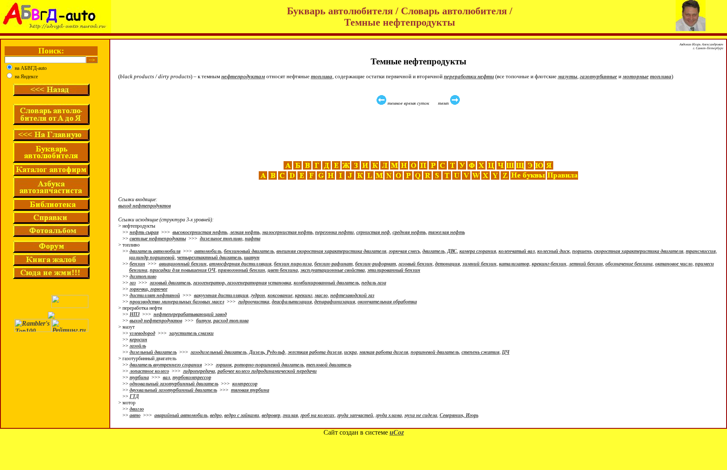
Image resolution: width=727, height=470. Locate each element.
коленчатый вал (517, 251)
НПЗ (135, 314)
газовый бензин (415, 264)
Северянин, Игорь (459, 415)
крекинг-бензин (549, 264)
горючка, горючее (148, 289)
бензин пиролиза (293, 264)
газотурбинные (598, 76)
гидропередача (199, 371)
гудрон (258, 295)
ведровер (271, 415)
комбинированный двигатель (326, 283)
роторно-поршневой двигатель (269, 365)
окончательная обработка (387, 302)
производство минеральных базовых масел (177, 302)
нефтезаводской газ (352, 295)
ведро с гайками (241, 415)
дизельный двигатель (153, 352)
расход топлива (231, 321)
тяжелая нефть (446, 232)
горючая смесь (404, 251)
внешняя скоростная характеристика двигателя (331, 251)
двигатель (433, 251)
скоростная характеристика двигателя (638, 251)
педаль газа (373, 283)
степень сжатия (480, 352)
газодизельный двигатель (219, 352)
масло (321, 295)
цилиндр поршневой (152, 257)
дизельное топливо (221, 239)
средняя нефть (409, 232)
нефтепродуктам (243, 76)
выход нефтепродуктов (144, 206)
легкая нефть (245, 232)
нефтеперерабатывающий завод (190, 314)
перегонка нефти (334, 232)
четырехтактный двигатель (209, 257)
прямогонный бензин (241, 270)
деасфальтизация (292, 302)
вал (166, 377)
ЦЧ (505, 352)
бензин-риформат (375, 264)
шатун (252, 257)
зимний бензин (479, 264)
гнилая (290, 415)
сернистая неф (373, 232)
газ (133, 283)
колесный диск (553, 251)
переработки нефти (469, 76)
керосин (138, 340)
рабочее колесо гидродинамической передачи (267, 371)
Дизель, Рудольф (267, 352)
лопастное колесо (149, 371)
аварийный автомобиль (180, 415)
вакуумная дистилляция (221, 295)
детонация (447, 264)
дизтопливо (143, 276)
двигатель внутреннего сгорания (166, 365)
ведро (216, 415)
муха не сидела (420, 415)
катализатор (514, 264)
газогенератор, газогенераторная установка (242, 283)
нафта (252, 239)
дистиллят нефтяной (155, 295)
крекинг (303, 295)
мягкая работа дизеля (383, 352)
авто (135, 415)
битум (203, 321)
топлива (321, 76)
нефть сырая (144, 232)
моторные (636, 76)
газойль (138, 346)
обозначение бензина (629, 264)
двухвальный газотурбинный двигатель (173, 390)
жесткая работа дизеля (315, 352)
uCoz (397, 432)
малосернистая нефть (287, 232)
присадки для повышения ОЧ (182, 270)
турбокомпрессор (191, 377)
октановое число (674, 264)
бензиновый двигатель (249, 251)
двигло (137, 409)
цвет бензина (283, 270)
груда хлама (389, 415)
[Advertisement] (419, 133)
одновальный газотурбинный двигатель (174, 384)
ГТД (134, 396)
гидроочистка (253, 302)
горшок (224, 365)
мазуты (567, 76)
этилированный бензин (393, 270)
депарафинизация (334, 302)
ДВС (452, 251)
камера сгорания (477, 251)
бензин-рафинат (333, 264)
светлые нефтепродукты (158, 239)
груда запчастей (355, 415)
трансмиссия (701, 251)
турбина (139, 377)
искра (350, 352)
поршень (582, 251)
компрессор (244, 384)
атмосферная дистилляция (240, 264)
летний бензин (586, 264)
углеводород (142, 333)
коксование (280, 295)
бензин (137, 264)
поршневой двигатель (435, 352)
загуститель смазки (191, 333)
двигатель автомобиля (155, 251)
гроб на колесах (317, 415)
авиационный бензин (183, 264)
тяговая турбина (250, 390)
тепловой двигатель (328, 365)
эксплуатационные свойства (332, 270)
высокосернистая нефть (199, 232)
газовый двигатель (170, 283)
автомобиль (207, 251)
